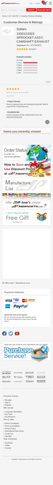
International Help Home (14, 431)
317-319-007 (14, 16)
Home (4, 16)
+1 (47, 122)
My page (8, 400)
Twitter (7, 445)
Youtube (8, 448)
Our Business (10, 417)
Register (38, 3)
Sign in (31, 3)
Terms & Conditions (12, 426)
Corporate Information (13, 412)
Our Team (8, 414)
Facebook (9, 443)
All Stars (20, 60)
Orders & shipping (12, 423)
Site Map (8, 436)
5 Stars (19, 63)
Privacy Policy (10, 428)
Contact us (9, 434)
